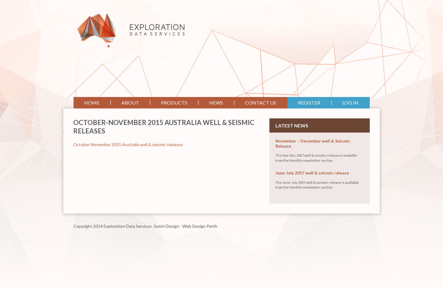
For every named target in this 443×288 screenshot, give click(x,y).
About (130, 102)
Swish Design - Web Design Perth (185, 226)
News (216, 102)
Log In (350, 102)
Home (91, 102)
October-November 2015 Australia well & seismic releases (128, 144)
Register (309, 102)
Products (174, 102)
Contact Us (260, 102)
